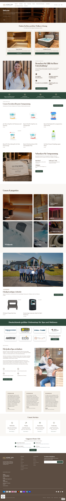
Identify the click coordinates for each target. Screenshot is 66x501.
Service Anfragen (25, 431)
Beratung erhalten (53, 431)
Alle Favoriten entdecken (58, 105)
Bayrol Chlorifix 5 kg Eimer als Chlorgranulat (30, 124)
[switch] (3, 497)
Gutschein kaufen (39, 171)
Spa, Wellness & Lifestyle (24, 468)
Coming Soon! (33, 450)
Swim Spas (22, 462)
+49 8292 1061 (5, 481)
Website (34, 465)
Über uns (34, 459)
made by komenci (5, 485)
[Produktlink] (12, 118)
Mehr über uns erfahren (7, 379)
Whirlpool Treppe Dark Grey (9, 313)
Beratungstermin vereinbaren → (41, 88)
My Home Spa (7, 497)
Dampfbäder (22, 466)
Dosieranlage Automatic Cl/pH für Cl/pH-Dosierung (32, 313)
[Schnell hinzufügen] (5, 120)
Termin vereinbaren (11, 431)
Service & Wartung (36, 462)
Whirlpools (22, 459)
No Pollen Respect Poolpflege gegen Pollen (52, 144)
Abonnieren (60, 461)
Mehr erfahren (39, 431)
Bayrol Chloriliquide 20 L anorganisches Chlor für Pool (53, 124)
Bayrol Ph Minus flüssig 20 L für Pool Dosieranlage (11, 144)
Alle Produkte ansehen (58, 294)
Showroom (34, 460)
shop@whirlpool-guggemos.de (7, 478)
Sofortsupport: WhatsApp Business (6, 484)
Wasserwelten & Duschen (24, 465)
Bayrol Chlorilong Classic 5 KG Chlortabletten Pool (30, 144)
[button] (56, 5)
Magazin (34, 463)
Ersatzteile (22, 469)
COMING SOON (19, 53)
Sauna (21, 460)
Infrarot (22, 463)
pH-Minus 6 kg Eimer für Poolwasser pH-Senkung (12, 124)
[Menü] (4, 495)
